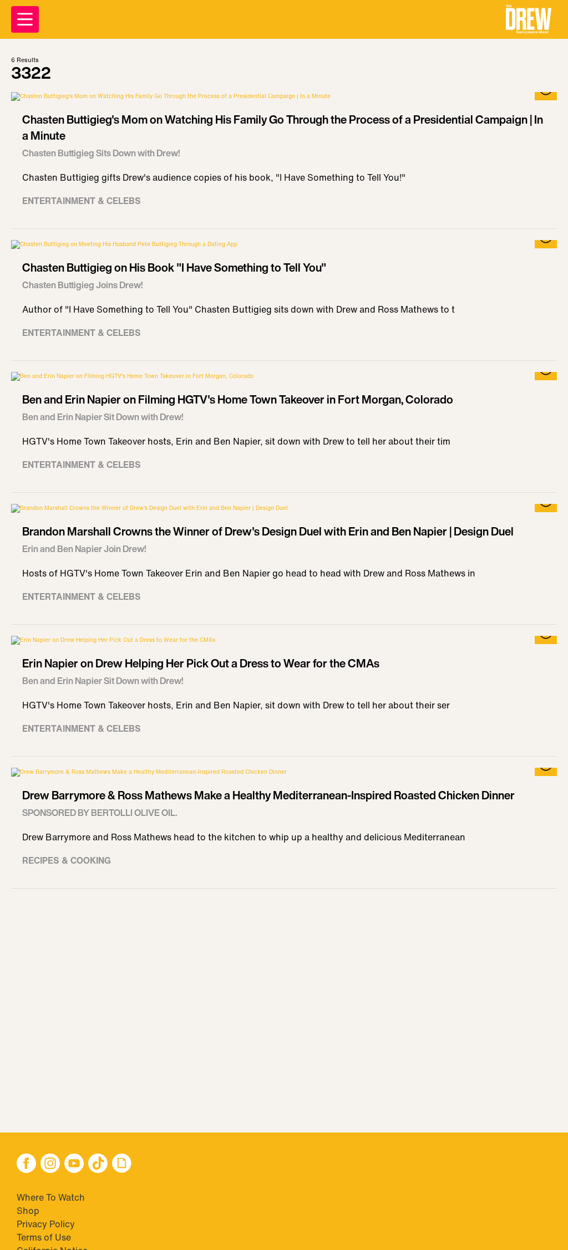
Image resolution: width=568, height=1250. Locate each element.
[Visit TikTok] (98, 1164)
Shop (28, 1210)
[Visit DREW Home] (528, 19)
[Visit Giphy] (121, 1164)
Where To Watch (51, 1197)
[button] (528, 19)
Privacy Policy (46, 1224)
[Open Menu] (25, 19)
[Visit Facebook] (26, 1164)
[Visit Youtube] (74, 1164)
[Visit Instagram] (50, 1164)
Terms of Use (44, 1237)
